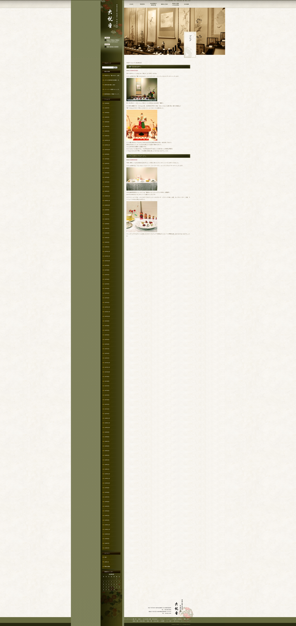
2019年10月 (107, 483)
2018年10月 (107, 534)
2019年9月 (106, 487)
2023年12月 (107, 251)
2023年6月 (106, 279)
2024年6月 (106, 223)
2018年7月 (106, 543)
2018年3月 (106, 548)
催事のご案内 (164, 4)
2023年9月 (106, 265)
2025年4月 (106, 177)
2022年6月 (106, 335)
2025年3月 (106, 182)
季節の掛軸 (107, 566)
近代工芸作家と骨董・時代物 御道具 (150, 619)
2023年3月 (106, 293)
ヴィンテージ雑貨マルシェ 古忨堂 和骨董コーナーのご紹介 (112, 89)
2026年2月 (106, 131)
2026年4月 (106, 122)
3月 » (119, 592)
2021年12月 (107, 362)
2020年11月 (107, 423)
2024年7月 (106, 219)
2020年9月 (106, 432)
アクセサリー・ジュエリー (165, 619)
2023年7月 (106, 274)
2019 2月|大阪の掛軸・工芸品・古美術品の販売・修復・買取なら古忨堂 (177, 0)
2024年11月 (107, 200)
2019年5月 (106, 506)
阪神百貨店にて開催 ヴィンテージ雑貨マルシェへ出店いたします (112, 94)
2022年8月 (106, 325)
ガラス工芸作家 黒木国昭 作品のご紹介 (112, 80)
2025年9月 (106, 154)
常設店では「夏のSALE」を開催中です (112, 75)
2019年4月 (106, 511)
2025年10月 (107, 149)
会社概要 (186, 4)
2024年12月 (107, 196)
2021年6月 (106, 390)
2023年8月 (106, 270)
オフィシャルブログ (185, 621)
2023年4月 (106, 288)
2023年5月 (106, 284)
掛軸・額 (142, 4)
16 (119, 584)
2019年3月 (106, 515)
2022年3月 (106, 348)
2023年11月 (107, 256)
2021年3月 (106, 404)
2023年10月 (107, 260)
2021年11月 (107, 367)
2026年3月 (106, 126)
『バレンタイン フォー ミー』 (137, 156)
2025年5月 (106, 172)
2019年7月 (106, 497)
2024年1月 (106, 247)
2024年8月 (106, 214)
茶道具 (139, 619)
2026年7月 (106, 108)
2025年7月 (106, 163)
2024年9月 (106, 210)
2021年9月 (106, 376)
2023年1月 (106, 302)
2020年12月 (107, 418)
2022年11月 (107, 311)
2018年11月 (107, 529)
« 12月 (103, 592)
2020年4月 (106, 455)
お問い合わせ (176, 621)
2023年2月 (106, 298)
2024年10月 (107, 205)
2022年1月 (106, 358)
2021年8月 (106, 381)
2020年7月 (106, 441)
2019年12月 (107, 474)
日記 (105, 557)
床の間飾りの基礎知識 (153, 4)
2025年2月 (106, 186)
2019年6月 (106, 501)
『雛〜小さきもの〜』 (135, 66)
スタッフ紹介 (169, 621)
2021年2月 (106, 409)
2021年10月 (107, 372)
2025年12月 (107, 140)
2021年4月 (106, 399)
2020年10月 (107, 427)
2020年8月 (106, 436)
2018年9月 (106, 538)
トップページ (130, 4)
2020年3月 (106, 460)
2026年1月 (106, 135)
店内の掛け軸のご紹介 (109, 84)
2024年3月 (106, 237)
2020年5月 (106, 450)
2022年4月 (106, 344)
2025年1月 (106, 191)
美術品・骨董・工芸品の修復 (153, 621)
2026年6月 (106, 112)
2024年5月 (106, 228)
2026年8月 (106, 103)
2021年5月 (106, 395)
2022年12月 (107, 307)
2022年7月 (106, 330)
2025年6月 (106, 168)
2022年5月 (106, 339)
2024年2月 (106, 242)
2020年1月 (106, 469)
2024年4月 (106, 233)
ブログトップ (107, 63)
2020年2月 (106, 464)
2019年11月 (107, 478)
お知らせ (106, 562)
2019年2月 (106, 520)
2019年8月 (106, 492)
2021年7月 (106, 386)
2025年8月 (106, 159)
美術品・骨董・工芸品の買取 (175, 4)
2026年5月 (106, 117)
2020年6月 (106, 446)
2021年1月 (106, 413)
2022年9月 (106, 321)
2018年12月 (107, 524)
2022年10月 (107, 316)
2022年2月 (106, 353)
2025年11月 (107, 145)
